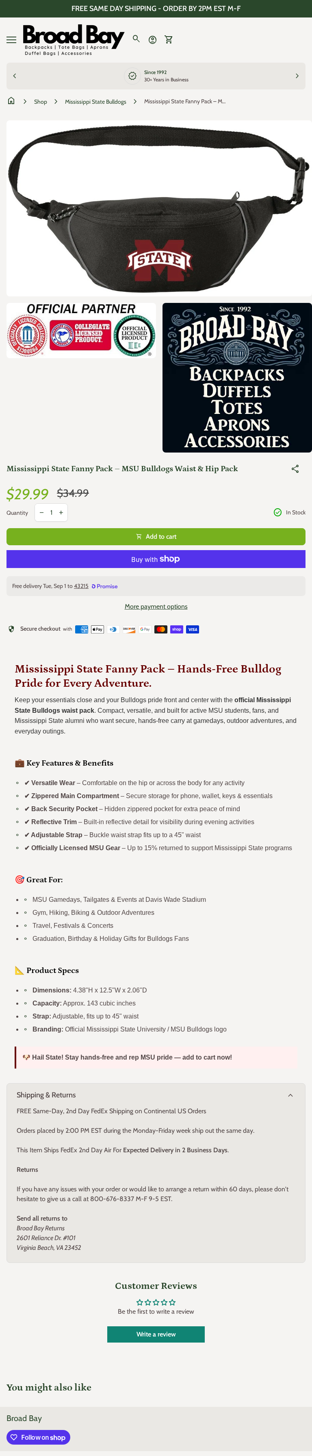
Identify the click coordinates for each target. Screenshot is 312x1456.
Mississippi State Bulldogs (95, 101)
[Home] (74, 39)
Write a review (156, 1334)
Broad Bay (24, 1418)
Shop (40, 101)
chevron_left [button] (15, 76)
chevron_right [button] (297, 76)
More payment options (156, 606)
